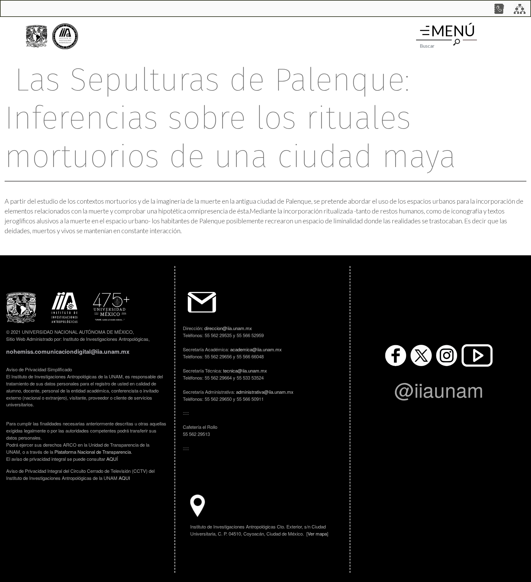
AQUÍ (112, 458)
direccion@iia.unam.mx (228, 328)
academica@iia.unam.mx (256, 349)
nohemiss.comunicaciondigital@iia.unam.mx (67, 351)
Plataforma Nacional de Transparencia (92, 451)
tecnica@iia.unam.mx (245, 370)
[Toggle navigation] (424, 30)
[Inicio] (65, 36)
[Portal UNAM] (36, 36)
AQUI (124, 477)
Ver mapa (317, 533)
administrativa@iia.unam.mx (264, 391)
